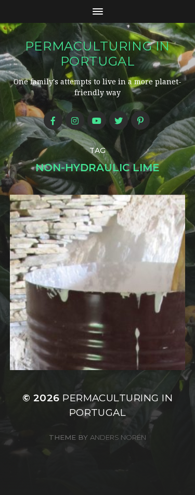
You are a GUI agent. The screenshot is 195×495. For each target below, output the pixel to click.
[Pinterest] (140, 120)
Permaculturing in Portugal (97, 54)
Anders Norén (118, 437)
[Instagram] (75, 120)
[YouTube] (96, 120)
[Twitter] (118, 120)
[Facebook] (53, 120)
